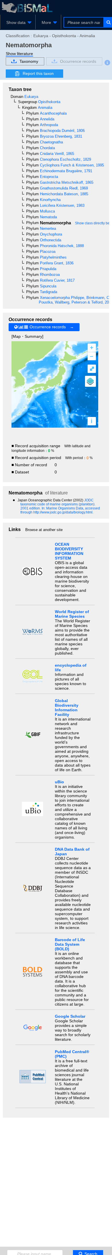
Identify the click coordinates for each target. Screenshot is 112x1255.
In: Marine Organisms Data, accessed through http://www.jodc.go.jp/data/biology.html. (60, 510)
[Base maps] (90, 381)
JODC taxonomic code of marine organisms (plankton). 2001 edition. (57, 504)
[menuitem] (17, 22)
